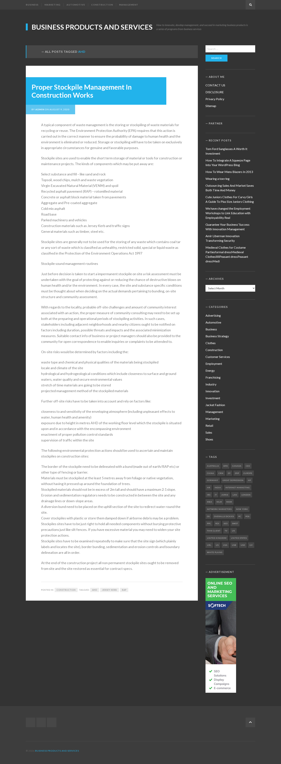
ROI (217, 523)
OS (208, 516)
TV (226, 531)
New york (242, 509)
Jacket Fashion (215, 405)
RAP (124, 590)
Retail (209, 425)
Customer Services (217, 356)
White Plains (214, 552)
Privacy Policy (214, 99)
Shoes (209, 439)
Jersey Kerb (109, 590)
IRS (208, 495)
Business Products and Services (92, 27)
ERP (237, 473)
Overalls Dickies (224, 516)
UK (233, 531)
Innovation (212, 391)
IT (216, 495)
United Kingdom (217, 538)
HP (249, 480)
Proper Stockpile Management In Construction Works (82, 91)
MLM (219, 502)
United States (239, 538)
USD (243, 545)
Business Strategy (217, 336)
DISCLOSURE (214, 92)
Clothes (210, 343)
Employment (213, 363)
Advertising (213, 315)
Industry (210, 384)
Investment (212, 398)
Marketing (52, 4)
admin (39, 109)
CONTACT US (215, 85)
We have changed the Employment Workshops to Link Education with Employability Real (227, 213)
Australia (213, 466)
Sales (208, 432)
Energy (210, 370)
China (210, 473)
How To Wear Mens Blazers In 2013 (229, 172)
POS (247, 516)
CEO (248, 466)
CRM (220, 473)
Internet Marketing (237, 487)
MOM (229, 502)
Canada (236, 466)
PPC (209, 523)
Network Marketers (219, 509)
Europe (248, 473)
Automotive (76, 4)
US (217, 545)
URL (209, 545)
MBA (209, 502)
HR (208, 487)
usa (225, 545)
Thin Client (213, 531)
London (246, 495)
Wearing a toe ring (217, 178)
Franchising (213, 377)
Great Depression (233, 480)
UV (251, 545)
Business (32, 4)
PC (239, 516)
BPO (225, 466)
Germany (212, 480)
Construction (102, 4)
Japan (224, 495)
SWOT (235, 523)
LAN (235, 495)
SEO (226, 523)
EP (229, 473)
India (218, 487)
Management (128, 4)
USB (234, 545)
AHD (94, 590)
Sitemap (210, 106)
